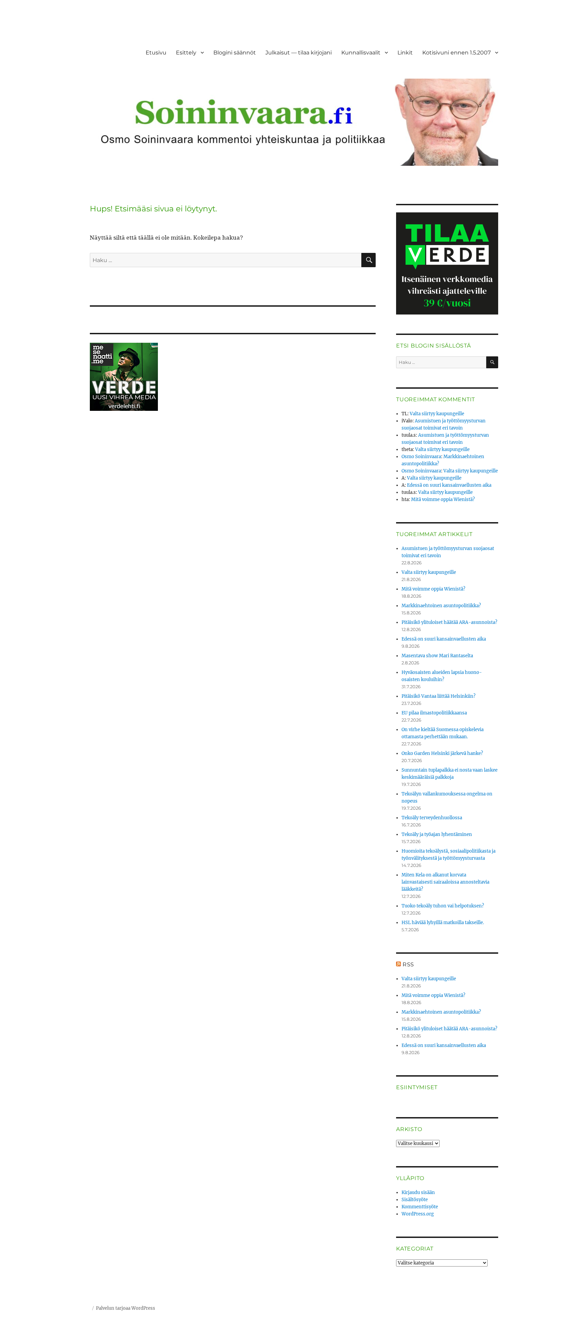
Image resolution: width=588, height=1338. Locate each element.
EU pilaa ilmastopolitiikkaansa (434, 713)
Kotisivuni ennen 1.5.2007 (456, 52)
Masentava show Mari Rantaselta (437, 656)
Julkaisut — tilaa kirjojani (298, 52)
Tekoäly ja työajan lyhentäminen (437, 834)
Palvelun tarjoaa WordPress (125, 1308)
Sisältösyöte (415, 1200)
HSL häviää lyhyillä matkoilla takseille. (443, 922)
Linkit (405, 52)
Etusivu (156, 52)
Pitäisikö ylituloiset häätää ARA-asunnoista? (449, 622)
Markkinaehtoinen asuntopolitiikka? (441, 606)
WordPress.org (418, 1214)
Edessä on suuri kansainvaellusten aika (449, 485)
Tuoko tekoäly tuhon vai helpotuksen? (443, 906)
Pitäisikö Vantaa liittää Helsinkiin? (438, 696)
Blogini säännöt (234, 52)
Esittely (186, 52)
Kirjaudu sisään (418, 1192)
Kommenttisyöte (420, 1207)
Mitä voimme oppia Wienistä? (443, 499)
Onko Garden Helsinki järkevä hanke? (442, 753)
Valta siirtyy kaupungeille (437, 414)
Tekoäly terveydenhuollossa (432, 818)
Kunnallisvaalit (360, 52)
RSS (408, 964)
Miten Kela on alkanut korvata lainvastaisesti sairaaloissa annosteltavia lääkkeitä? (445, 882)
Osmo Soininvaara (421, 457)
